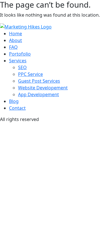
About (15, 40)
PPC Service (30, 74)
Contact (17, 108)
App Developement (38, 94)
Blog (14, 101)
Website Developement (43, 88)
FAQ (13, 47)
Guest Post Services (39, 81)
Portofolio (20, 54)
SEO (22, 67)
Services (18, 61)
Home (15, 33)
